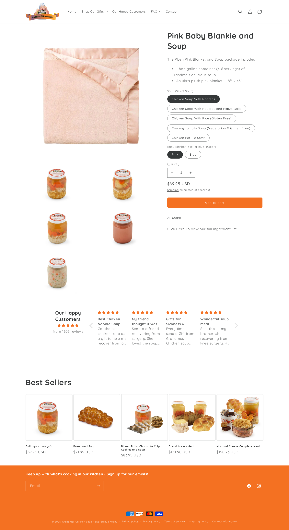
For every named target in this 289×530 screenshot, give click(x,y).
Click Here (176, 229)
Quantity (173, 164)
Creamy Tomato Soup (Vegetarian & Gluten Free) (211, 128)
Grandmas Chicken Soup (77, 521)
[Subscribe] (98, 486)
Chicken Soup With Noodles (193, 99)
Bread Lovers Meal (181, 446)
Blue (193, 154)
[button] (94, 11)
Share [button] (176, 218)
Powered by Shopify (105, 521)
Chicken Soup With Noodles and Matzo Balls (207, 109)
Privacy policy (151, 521)
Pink (175, 154)
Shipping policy (198, 521)
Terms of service (174, 521)
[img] (68, 325)
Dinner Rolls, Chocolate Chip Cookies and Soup (140, 448)
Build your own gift (39, 446)
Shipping (173, 189)
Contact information (224, 521)
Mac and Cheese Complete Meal (238, 446)
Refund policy (130, 521)
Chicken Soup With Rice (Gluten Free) (202, 118)
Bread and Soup (84, 446)
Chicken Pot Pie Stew (188, 137)
